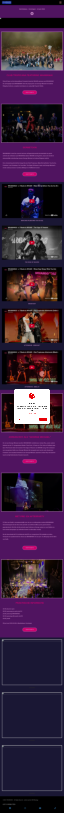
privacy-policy (32, 413)
